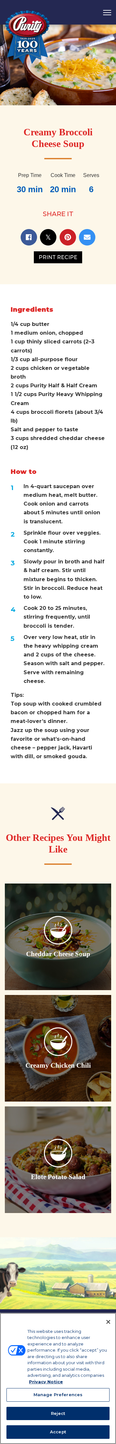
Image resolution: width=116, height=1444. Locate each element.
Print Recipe (58, 257)
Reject (58, 1413)
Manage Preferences (58, 1394)
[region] (58, 1378)
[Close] (108, 1322)
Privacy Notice (46, 1381)
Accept (58, 1431)
